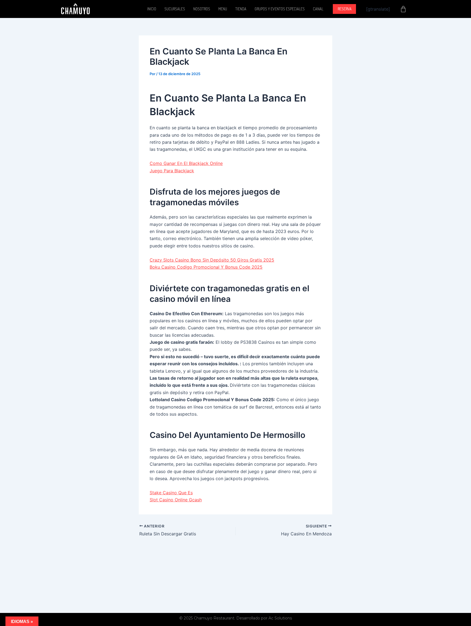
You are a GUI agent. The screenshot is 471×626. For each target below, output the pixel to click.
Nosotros (201, 9)
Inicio (151, 9)
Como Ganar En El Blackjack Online (186, 163)
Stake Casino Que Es (171, 492)
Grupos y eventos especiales (280, 9)
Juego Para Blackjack (172, 170)
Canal (318, 9)
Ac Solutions (280, 618)
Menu (222, 9)
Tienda (240, 9)
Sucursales (174, 9)
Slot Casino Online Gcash (176, 499)
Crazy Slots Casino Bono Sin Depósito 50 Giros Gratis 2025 (212, 260)
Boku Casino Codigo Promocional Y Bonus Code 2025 (206, 267)
